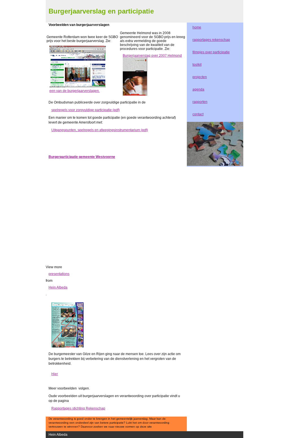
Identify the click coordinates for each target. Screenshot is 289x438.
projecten (199, 77)
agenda (198, 89)
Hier (54, 374)
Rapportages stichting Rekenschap (78, 408)
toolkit (197, 65)
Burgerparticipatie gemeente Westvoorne (82, 157)
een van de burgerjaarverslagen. (74, 91)
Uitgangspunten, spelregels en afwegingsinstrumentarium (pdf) (99, 130)
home (196, 27)
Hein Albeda (58, 287)
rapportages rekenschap (211, 40)
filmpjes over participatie (211, 52)
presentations (59, 274)
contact (197, 114)
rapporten (199, 102)
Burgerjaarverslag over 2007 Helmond (152, 56)
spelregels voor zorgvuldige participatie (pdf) (85, 110)
